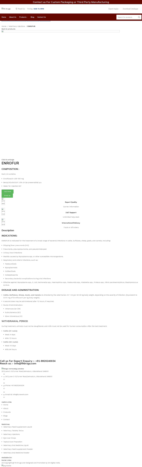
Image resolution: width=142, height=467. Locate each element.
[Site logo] (6, 9)
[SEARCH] (139, 17)
